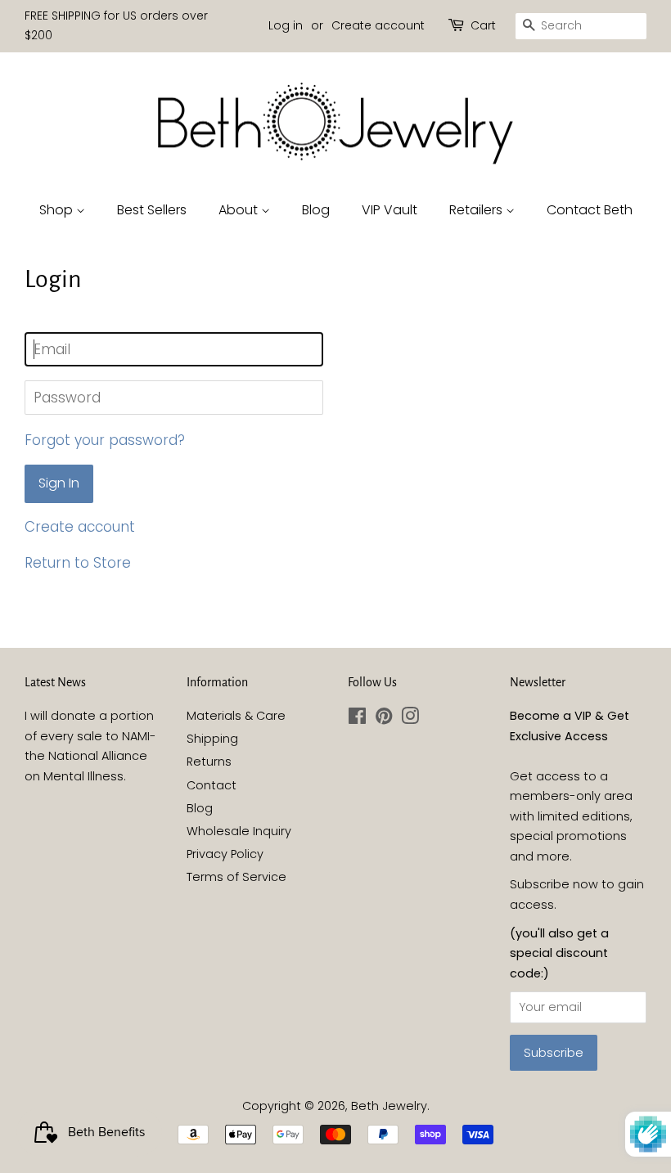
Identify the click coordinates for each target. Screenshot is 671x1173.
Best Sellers (152, 209)
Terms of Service (236, 877)
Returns (209, 761)
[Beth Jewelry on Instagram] (410, 719)
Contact (211, 785)
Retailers (477, 209)
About (239, 209)
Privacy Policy (225, 854)
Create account (378, 25)
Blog (316, 209)
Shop (57, 209)
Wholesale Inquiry (239, 831)
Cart (483, 25)
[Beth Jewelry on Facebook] (357, 719)
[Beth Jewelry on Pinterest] (384, 719)
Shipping (212, 738)
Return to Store (78, 563)
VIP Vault (389, 209)
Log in (285, 25)
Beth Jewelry (389, 1106)
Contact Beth (590, 209)
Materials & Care (236, 716)
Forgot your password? (105, 440)
